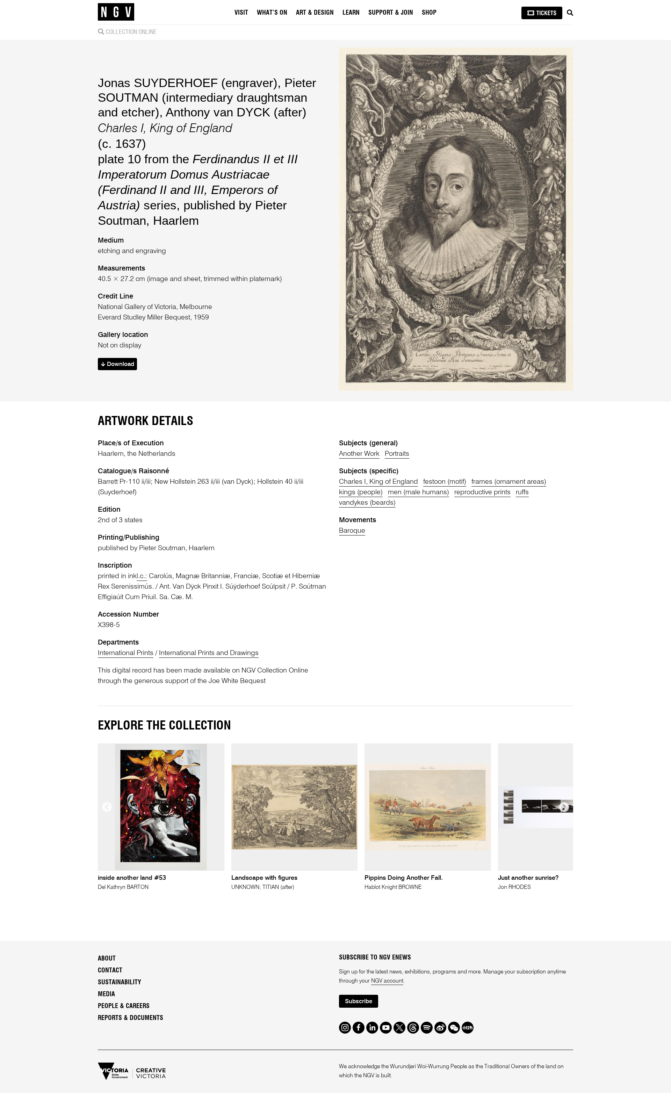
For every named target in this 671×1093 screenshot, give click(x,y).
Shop (429, 13)
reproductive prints (482, 492)
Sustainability (119, 982)
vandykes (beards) (367, 502)
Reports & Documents (130, 1018)
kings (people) (361, 492)
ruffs (522, 492)
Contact (110, 971)
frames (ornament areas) (508, 482)
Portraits (397, 454)
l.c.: (142, 576)
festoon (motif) (444, 482)
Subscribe (358, 1002)
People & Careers (124, 1006)
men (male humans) (418, 492)
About (107, 959)
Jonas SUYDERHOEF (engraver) (187, 82)
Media (106, 994)
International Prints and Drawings (209, 653)
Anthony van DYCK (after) (236, 112)
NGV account (387, 981)
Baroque (352, 530)
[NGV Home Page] (116, 12)
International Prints (125, 653)
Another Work (359, 454)
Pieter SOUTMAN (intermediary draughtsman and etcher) (207, 97)
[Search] (570, 13)
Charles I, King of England (378, 482)
